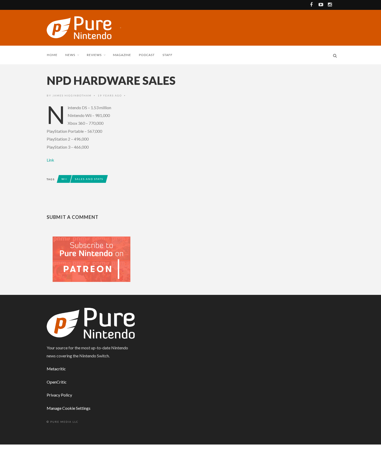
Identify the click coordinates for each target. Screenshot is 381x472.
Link (51, 159)
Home (52, 55)
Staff (168, 55)
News (70, 55)
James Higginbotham (71, 95)
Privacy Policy (59, 394)
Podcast (147, 55)
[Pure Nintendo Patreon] (91, 258)
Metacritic (56, 368)
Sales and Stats (89, 179)
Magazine (122, 55)
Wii (64, 179)
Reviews (94, 55)
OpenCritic (57, 381)
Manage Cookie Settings (68, 408)
